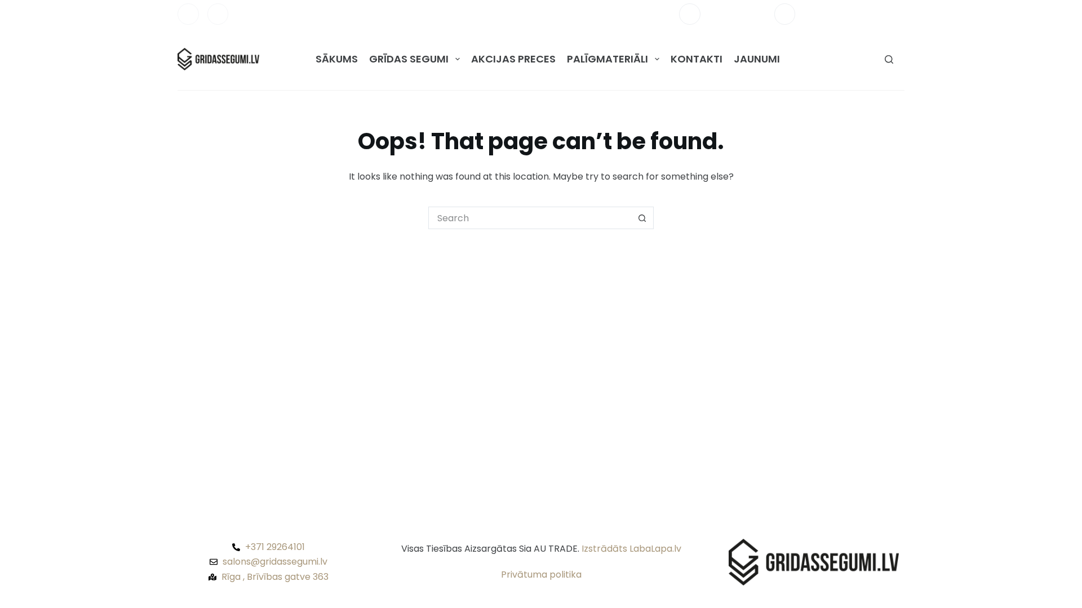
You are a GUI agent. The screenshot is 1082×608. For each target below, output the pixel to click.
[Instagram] (218, 14)
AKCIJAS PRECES (513, 59)
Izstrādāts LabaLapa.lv (631, 548)
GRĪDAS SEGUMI (409, 59)
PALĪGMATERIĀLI (607, 59)
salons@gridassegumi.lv (854, 13)
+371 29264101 (737, 13)
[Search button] (642, 218)
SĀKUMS (337, 59)
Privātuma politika (541, 574)
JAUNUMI (757, 59)
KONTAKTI (696, 59)
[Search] (889, 59)
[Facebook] (188, 14)
